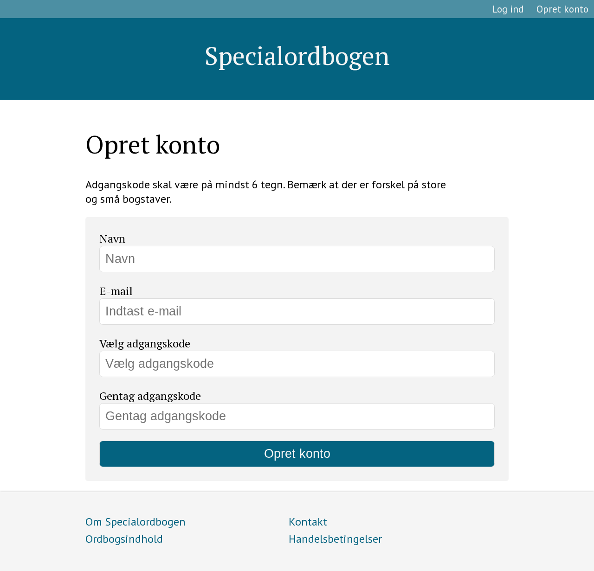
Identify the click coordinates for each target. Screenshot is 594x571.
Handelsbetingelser (335, 539)
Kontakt (308, 521)
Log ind (507, 9)
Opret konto (562, 9)
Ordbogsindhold (124, 539)
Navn (112, 238)
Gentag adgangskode (150, 395)
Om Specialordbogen (135, 521)
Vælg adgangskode (144, 343)
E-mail (116, 290)
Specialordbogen (297, 55)
